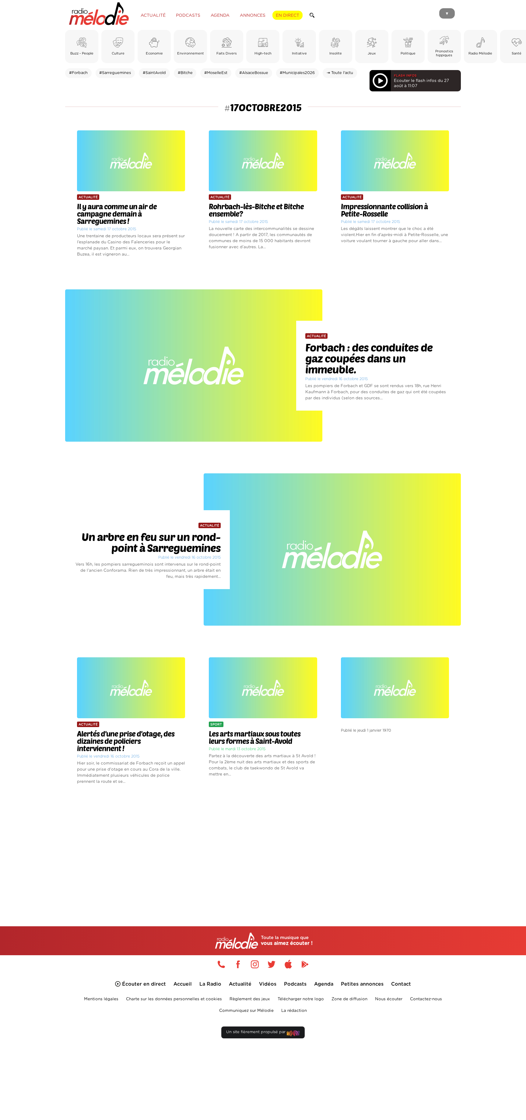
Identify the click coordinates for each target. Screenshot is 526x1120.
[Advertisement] (263, 848)
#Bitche (185, 73)
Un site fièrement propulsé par (256, 1032)
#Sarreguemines (115, 73)
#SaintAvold (154, 73)
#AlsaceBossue (253, 73)
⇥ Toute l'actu (340, 73)
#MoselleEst (215, 73)
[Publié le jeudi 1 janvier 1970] (395, 644)
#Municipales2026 (297, 73)
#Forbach (78, 73)
